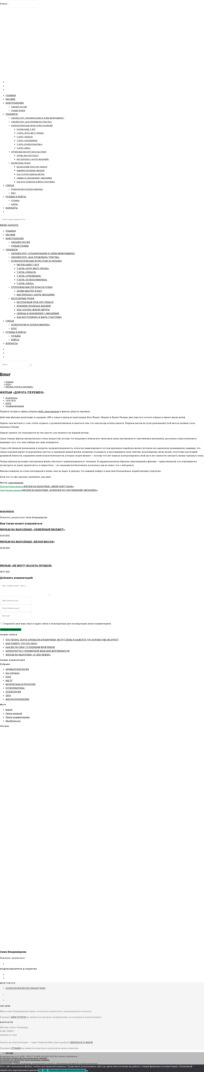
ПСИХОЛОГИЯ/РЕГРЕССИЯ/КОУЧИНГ (26, 988)
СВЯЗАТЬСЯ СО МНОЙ (81, 1042)
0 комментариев (15, 406)
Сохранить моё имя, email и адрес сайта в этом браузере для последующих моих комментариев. (57, 623)
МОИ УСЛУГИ (19, 1017)
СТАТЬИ (10, 320)
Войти (9, 709)
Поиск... (4, 3)
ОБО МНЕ (10, 234)
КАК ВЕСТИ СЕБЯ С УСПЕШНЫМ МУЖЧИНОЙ (30, 647)
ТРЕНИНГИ (12, 249)
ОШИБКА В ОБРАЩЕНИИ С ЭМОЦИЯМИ (38, 313)
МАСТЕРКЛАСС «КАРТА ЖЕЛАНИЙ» (36, 294)
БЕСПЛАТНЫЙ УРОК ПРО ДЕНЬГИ (35, 302)
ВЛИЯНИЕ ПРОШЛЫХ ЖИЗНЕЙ (34, 305)
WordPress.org (13, 720)
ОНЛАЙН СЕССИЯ (20, 242)
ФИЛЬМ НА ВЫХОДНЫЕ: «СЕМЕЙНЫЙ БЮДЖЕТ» (32, 529)
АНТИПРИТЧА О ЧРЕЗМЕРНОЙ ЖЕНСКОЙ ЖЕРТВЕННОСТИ (38, 651)
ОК (40, 1070)
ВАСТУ (9, 680)
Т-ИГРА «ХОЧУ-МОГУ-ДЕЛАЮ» (33, 268)
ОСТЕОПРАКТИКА (15, 688)
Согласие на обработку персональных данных (25, 1060)
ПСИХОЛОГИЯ (13, 691)
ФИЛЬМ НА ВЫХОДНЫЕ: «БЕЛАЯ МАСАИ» (27, 541)
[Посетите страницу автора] (7, 505)
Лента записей (14, 713)
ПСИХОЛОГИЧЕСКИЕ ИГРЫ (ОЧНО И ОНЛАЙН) (36, 260)
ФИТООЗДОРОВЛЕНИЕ (17, 699)
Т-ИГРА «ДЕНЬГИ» (26, 272)
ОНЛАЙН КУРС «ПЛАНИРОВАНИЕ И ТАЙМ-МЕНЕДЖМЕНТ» (43, 253)
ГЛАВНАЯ (11, 231)
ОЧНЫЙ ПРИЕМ (20, 246)
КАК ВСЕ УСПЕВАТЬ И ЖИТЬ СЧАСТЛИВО (39, 317)
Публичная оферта (10, 1061)
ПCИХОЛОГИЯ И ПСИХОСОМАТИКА (30, 324)
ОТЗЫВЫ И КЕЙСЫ (16, 332)
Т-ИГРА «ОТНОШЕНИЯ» (29, 275)
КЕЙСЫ (15, 339)
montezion (11, 398)
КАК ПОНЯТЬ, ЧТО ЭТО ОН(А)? (21, 643)
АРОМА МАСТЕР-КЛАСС (29, 290)
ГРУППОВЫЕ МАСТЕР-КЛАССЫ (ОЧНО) (32, 287)
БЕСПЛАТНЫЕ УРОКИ (22, 298)
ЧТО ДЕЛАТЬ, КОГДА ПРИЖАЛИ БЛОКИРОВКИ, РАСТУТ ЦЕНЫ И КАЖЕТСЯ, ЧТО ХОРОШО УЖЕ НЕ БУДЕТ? (62, 639)
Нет (45, 1070)
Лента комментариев (18, 717)
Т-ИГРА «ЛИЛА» (25, 283)
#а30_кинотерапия (48, 411)
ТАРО (8, 695)
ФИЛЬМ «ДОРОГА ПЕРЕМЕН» (19, 387)
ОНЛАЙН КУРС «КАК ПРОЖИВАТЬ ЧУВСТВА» (35, 257)
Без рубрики (12, 673)
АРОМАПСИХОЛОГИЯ (17, 669)
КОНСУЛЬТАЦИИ (15, 238)
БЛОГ (14, 328)
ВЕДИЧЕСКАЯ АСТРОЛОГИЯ (20, 684)
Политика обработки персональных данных (23, 1058)
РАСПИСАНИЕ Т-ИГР (28, 264)
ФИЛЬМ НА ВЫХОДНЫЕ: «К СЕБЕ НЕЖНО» (28, 654)
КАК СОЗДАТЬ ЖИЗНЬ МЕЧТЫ (33, 309)
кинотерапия (15, 482)
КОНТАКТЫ (12, 343)
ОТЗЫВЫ (16, 335)
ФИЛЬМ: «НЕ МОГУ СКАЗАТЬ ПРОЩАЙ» (26, 565)
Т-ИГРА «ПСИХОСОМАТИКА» (32, 279)
